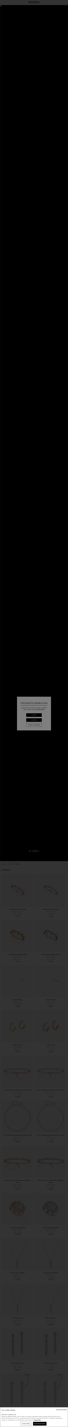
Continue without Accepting (61, 1409)
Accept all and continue (40, 1423)
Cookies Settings (26, 1423)
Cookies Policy (37, 1420)
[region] (34, 1417)
